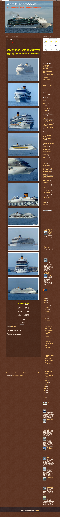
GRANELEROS (46, 149)
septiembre (47, 311)
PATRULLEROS (46, 180)
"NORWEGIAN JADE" (49, 330)
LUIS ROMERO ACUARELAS (46, 66)
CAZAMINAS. (45, 106)
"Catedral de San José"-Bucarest (50, 232)
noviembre (47, 307)
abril (46, 378)
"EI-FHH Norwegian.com (50, 275)
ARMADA (44, 101)
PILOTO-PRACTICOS (47, 184)
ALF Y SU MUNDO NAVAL (22, 4)
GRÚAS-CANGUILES (47, 151)
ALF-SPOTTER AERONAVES (47, 273)
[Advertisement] (23, 364)
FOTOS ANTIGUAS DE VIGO (48, 143)
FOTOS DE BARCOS (47, 83)
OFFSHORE (45, 172)
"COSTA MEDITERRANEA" (49, 363)
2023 (45, 294)
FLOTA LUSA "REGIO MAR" (48, 127)
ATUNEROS (45, 103)
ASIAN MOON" (49, 467)
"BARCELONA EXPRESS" (48, 368)
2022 (45, 296)
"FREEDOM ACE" (48, 345)
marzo (46, 380)
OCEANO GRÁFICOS (47, 166)
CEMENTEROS (46, 108)
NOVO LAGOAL (46, 165)
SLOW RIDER (45, 77)
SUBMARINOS (45, 76)
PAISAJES (45, 174)
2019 (45, 302)
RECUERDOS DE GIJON (47, 85)
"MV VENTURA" (48, 338)
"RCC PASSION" (48, 339)
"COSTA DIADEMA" (49, 322)
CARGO (44, 105)
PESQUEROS (45, 182)
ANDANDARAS (46, 87)
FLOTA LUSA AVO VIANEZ (48, 130)
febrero (46, 382)
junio (46, 316)
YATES (44, 205)
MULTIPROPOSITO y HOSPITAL (47, 161)
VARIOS (44, 202)
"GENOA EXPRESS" (49, 497)
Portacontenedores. (47, 192)
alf (48, 402)
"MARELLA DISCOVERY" (48, 353)
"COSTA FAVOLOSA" (49, 349)
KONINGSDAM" (48, 358)
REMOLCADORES (46, 194)
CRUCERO (45, 110)
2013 (45, 394)
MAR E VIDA (45, 68)
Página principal (10, 34)
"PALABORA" (47, 347)
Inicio (25, 373)
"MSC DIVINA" (48, 320)
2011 (45, 397)
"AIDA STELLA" (48, 328)
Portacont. (45, 189)
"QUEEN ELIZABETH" (49, 448)
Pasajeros (45, 179)
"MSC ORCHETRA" (49, 369)
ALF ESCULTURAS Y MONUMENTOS (48, 230)
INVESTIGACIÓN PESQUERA (46, 155)
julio (46, 314)
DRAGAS (44, 115)
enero (46, 384)
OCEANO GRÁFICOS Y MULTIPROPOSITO (47, 169)
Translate (51, 211)
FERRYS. (44, 118)
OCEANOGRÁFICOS (47, 171)
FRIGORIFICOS (46, 146)
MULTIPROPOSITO (46, 159)
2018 (45, 304)
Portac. (44, 187)
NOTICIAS (45, 163)
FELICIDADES (45, 116)
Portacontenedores (46, 190)
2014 (45, 392)
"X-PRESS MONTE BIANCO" (48, 333)
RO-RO (44, 195)
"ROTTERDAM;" (50, 419)
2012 (45, 395)
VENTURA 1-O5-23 (47, 247)
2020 (45, 300)
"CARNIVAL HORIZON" (47, 336)
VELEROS (45, 204)
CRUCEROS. (45, 113)
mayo (46, 318)
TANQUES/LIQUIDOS (47, 200)
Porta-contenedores (47, 185)
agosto (46, 313)
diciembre (47, 305)
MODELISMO (45, 157)
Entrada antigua (36, 373)
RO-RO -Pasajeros (46, 197)
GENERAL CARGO (46, 148)
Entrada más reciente (12, 373)
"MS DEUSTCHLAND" (49, 360)
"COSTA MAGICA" (48, 371)
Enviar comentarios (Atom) (17, 375)
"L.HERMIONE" (48, 341)
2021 (45, 298)
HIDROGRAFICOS (46, 153)
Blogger (37, 510)
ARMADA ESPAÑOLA (47, 79)
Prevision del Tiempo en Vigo (53, 38)
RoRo (44, 199)
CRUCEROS (13, 326)
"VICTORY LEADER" (49, 343)
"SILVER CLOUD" (50, 487)
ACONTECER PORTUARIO (48, 74)
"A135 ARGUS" (50, 477)
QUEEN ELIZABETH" (49, 326)
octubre (46, 309)
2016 (45, 388)
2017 (45, 386)
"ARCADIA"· (47, 373)
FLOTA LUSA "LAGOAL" (47, 123)
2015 (45, 390)
